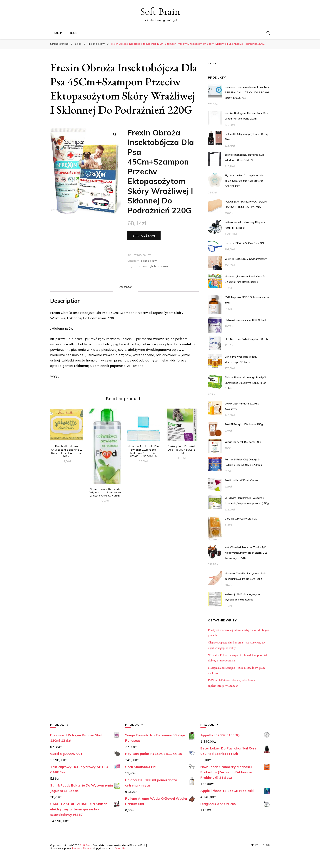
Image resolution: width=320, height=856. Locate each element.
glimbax (154, 266)
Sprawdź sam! (144, 235)
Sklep (58, 33)
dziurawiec (141, 266)
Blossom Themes (82, 848)
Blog (73, 33)
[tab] (125, 287)
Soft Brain (160, 11)
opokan (164, 266)
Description (125, 286)
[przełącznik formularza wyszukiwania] (268, 33)
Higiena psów (148, 260)
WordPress (122, 848)
